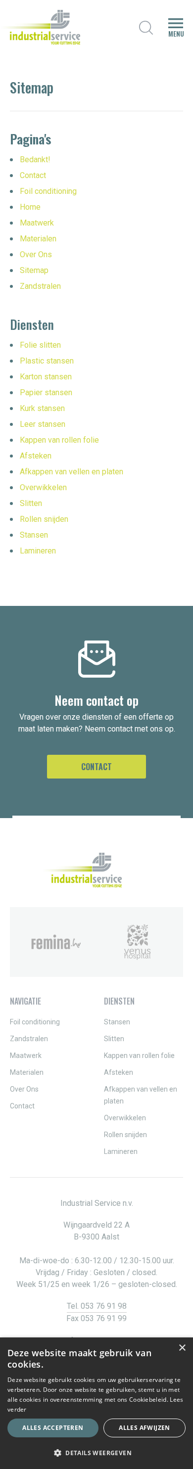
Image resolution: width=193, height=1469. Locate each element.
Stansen (34, 535)
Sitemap (34, 270)
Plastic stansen (47, 361)
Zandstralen (40, 286)
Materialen (38, 238)
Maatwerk (37, 223)
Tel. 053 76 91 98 (97, 1306)
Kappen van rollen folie (59, 440)
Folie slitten (40, 345)
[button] (96, 1453)
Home (30, 207)
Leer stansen (42, 424)
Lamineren (38, 550)
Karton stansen (46, 376)
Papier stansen (46, 392)
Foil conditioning (48, 191)
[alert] (96, 1403)
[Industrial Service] (40, 27)
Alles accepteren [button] (52, 1427)
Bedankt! (35, 159)
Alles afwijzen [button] (144, 1427)
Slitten (31, 503)
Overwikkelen (43, 487)
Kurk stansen (42, 408)
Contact (33, 175)
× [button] (182, 1348)
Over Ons (36, 254)
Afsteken (35, 455)
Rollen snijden (44, 519)
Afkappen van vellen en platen (71, 471)
